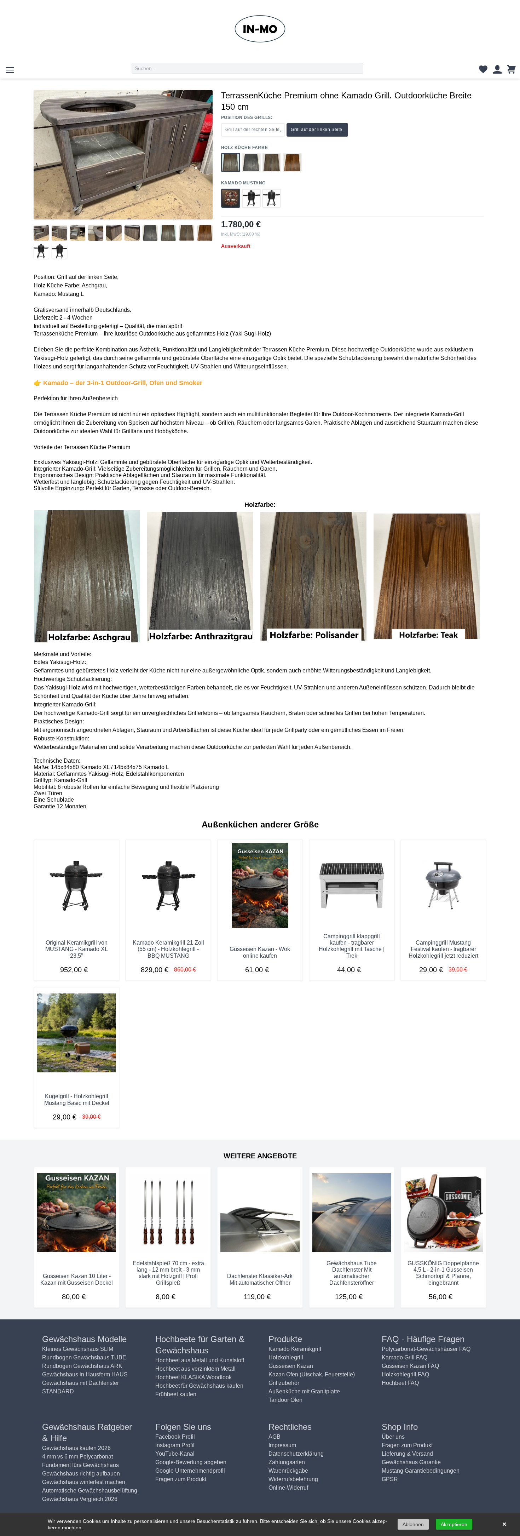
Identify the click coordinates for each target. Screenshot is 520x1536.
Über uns (393, 1437)
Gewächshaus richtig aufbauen (81, 1474)
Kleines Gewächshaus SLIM (77, 1349)
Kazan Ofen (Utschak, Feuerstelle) (311, 1374)
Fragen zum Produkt (180, 1479)
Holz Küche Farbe (244, 147)
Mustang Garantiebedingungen (421, 1471)
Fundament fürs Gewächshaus (80, 1465)
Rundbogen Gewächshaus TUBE (84, 1357)
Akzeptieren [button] (454, 1524)
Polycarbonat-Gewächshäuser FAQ (426, 1349)
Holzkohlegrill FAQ (405, 1374)
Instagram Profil (175, 1445)
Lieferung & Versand (407, 1454)
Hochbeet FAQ (400, 1383)
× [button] (504, 1524)
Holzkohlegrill (285, 1357)
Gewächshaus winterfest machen (83, 1482)
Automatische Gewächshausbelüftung (89, 1491)
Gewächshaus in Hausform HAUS (85, 1374)
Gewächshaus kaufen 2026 (76, 1448)
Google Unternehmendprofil (190, 1471)
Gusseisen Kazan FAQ (410, 1366)
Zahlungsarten (286, 1462)
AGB (274, 1437)
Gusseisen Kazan (290, 1366)
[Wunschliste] (483, 70)
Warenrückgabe (288, 1471)
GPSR (390, 1479)
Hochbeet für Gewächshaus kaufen (199, 1386)
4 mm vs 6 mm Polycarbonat (77, 1457)
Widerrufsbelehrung (293, 1479)
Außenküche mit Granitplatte (304, 1391)
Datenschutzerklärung (296, 1454)
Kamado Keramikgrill (294, 1349)
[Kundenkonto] (497, 70)
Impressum (282, 1445)
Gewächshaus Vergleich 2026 (79, 1499)
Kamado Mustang (243, 183)
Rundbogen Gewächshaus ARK (82, 1366)
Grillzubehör (283, 1383)
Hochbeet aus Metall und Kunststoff (199, 1360)
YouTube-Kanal (175, 1454)
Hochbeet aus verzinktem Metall (195, 1369)
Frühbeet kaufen (175, 1394)
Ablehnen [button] (413, 1524)
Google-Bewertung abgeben (190, 1462)
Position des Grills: (247, 117)
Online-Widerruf (288, 1488)
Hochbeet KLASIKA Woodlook (193, 1377)
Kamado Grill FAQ (404, 1357)
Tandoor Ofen (285, 1400)
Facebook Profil (175, 1437)
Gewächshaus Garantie (411, 1462)
